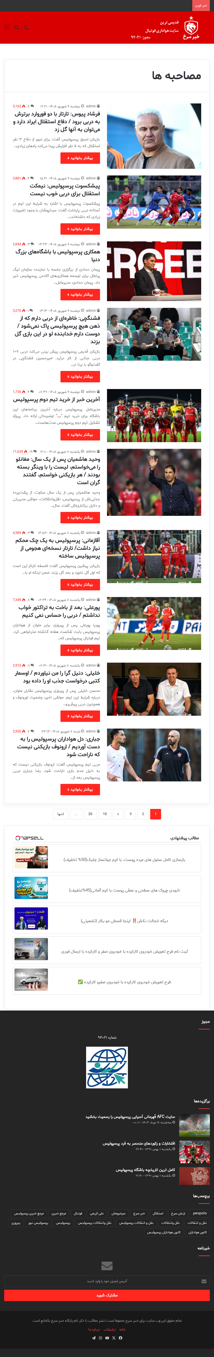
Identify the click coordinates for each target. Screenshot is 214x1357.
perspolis (200, 1213)
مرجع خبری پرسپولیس (29, 1213)
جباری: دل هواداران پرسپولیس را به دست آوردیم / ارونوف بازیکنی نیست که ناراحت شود (58, 746)
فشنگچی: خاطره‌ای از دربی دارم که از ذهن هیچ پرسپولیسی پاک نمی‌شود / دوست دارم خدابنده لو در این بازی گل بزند (57, 330)
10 (105, 814)
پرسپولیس (63, 1222)
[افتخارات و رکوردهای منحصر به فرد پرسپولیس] (194, 1152)
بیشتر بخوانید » (80, 158)
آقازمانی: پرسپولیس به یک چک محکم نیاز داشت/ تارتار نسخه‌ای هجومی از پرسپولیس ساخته (58, 548)
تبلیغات (110, 1330)
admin (91, 106)
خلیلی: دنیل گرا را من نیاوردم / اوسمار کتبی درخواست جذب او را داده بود (57, 676)
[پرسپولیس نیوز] (170, 27)
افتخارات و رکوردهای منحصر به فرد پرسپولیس (139, 1143)
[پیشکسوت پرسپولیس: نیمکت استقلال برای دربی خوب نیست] (154, 202)
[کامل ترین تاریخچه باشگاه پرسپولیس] (194, 1176)
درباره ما (94, 1330)
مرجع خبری (59, 1213)
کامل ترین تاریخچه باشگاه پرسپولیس (145, 1170)
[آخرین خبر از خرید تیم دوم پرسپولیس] (154, 415)
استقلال (158, 1213)
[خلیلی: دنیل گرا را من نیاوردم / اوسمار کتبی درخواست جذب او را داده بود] (154, 689)
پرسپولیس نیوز (38, 1222)
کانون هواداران (197, 1232)
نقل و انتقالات (197, 1222)
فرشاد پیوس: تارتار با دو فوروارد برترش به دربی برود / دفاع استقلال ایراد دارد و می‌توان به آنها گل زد (56, 121)
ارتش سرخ (178, 1213)
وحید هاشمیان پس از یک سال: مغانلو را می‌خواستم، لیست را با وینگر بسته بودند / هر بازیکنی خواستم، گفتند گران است (58, 471)
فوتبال (78, 1213)
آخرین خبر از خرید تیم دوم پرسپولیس (56, 399)
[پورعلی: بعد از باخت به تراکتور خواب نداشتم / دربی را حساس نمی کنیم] (154, 623)
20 (90, 814)
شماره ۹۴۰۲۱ (107, 1038)
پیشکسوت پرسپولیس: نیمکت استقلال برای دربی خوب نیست (65, 189)
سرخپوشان (118, 1213)
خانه (122, 1330)
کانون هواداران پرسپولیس (164, 1232)
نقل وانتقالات (170, 1222)
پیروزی (15, 1222)
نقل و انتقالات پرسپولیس (136, 1222)
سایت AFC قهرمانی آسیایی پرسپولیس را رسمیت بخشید (130, 1117)
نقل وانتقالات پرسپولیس (94, 1222)
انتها (60, 814)
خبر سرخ (139, 1213)
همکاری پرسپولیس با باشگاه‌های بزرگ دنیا (58, 255)
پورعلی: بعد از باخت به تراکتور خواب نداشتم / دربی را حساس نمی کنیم (59, 611)
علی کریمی (97, 1213)
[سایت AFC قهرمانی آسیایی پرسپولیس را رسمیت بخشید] (194, 1125)
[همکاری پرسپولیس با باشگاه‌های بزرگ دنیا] (154, 271)
